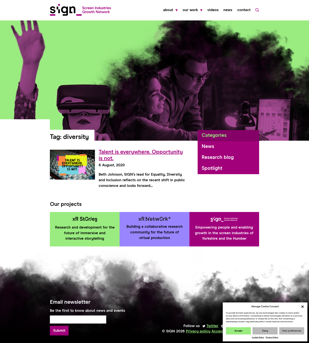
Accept (238, 331)
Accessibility (222, 331)
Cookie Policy (258, 337)
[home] (80, 10)
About (168, 10)
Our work (190, 10)
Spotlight (212, 168)
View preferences (291, 331)
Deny (265, 331)
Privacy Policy (272, 337)
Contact (244, 10)
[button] (302, 306)
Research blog (218, 157)
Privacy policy (198, 331)
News (227, 10)
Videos (213, 10)
